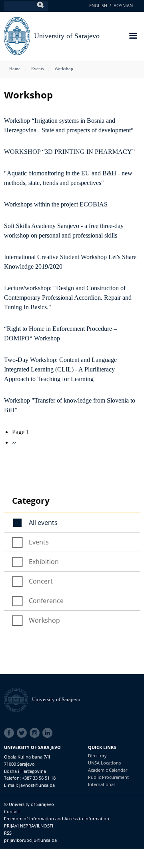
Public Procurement (108, 777)
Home (14, 68)
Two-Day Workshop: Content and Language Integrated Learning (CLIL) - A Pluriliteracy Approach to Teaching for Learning (60, 369)
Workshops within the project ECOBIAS (56, 204)
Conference (46, 600)
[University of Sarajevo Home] (17, 35)
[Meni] (133, 36)
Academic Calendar (107, 770)
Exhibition (44, 561)
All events (43, 522)
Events (37, 68)
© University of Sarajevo (29, 804)
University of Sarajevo (67, 36)
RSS (8, 833)
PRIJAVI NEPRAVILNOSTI (28, 825)
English (98, 5)
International (101, 784)
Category (31, 500)
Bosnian (123, 5)
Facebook (10, 733)
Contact (12, 811)
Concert (41, 581)
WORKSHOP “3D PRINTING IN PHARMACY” (69, 151)
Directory (97, 755)
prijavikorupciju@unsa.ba (30, 840)
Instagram (36, 733)
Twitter (23, 733)
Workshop (63, 68)
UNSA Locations (104, 763)
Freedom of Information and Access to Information (56, 818)
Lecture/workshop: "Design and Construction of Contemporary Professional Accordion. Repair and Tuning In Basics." (68, 298)
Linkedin (48, 733)
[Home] (18, 699)
